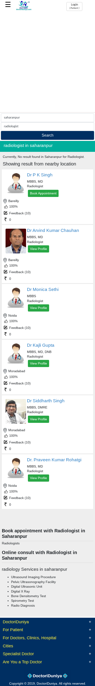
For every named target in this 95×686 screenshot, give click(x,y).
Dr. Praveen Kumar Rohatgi (54, 459)
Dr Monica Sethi (43, 289)
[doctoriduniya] (24, 9)
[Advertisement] (47, 62)
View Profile (38, 249)
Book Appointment (43, 193)
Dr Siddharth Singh (46, 400)
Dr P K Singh (40, 174)
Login (74, 6)
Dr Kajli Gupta (40, 345)
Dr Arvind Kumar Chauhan (53, 230)
